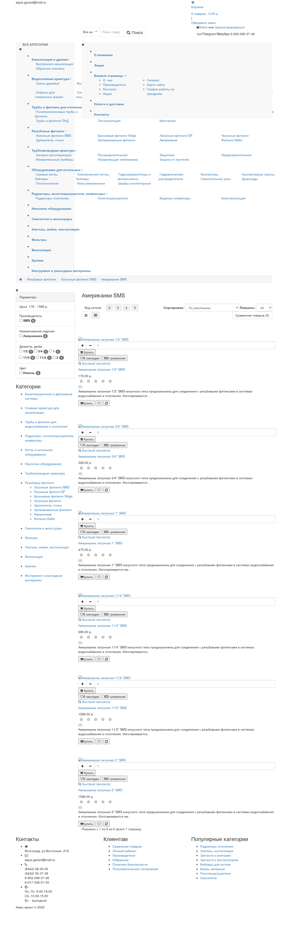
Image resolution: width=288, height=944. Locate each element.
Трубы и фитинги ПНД (52, 120)
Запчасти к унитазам (215, 855)
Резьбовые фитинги (39, 482)
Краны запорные (212, 868)
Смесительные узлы (216, 178)
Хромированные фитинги (116, 140)
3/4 (42, 351)
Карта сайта (156, 84)
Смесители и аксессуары (43, 528)
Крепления (168, 120)
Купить (88, 403)
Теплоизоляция (109, 120)
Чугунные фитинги (235, 135)
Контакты (110, 89)
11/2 (44, 357)
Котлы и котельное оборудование (39, 451)
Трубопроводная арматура (45, 473)
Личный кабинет (124, 850)
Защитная (167, 155)
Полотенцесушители (113, 198)
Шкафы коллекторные (134, 183)
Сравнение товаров (127, 846)
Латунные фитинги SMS (53, 135)
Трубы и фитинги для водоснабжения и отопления (46, 424)
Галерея (153, 80)
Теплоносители (47, 183)
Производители (114, 84)
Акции (107, 93)
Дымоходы (250, 178)
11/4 (28, 357)
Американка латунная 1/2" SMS (101, 369)
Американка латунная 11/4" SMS (102, 625)
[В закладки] (99, 403)
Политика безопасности (130, 864)
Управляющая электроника (118, 159)
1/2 (27, 351)
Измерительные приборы (54, 159)
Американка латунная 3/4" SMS (101, 456)
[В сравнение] (106, 403)
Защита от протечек (174, 159)
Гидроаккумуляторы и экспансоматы (134, 176)
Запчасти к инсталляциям (219, 859)
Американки (168, 140)
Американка (34, 335)
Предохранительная (236, 155)
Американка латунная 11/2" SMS (102, 707)
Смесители (208, 878)
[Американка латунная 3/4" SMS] (177, 426)
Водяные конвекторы (175, 198)
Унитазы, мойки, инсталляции (47, 547)
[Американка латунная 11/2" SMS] (177, 677)
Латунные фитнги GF (49, 491)
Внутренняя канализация (54, 64)
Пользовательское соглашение (135, 868)
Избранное (120, 859)
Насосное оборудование (43, 463)
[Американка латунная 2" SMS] (177, 760)
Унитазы (206, 850)
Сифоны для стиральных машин (49, 94)
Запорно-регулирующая (54, 155)
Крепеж (30, 566)
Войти (203, 27)
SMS (28, 320)
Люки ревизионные (91, 183)
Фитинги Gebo (231, 140)
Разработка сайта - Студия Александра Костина (236, 907)
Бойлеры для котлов (215, 864)
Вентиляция (34, 556)
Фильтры (31, 537)
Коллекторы (209, 174)
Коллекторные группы (258, 174)
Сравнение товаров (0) (252, 315)
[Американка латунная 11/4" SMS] (177, 595)
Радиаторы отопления (52, 198)
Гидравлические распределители (171, 176)
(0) (80, 386)
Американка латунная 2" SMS (100, 790)
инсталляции (223, 850)
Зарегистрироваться (230, 27)
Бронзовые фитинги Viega (117, 135)
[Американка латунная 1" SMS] (177, 513)
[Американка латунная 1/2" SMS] (177, 339)
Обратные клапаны (50, 68)
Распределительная (113, 155)
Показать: (248, 307)
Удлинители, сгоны (50, 140)
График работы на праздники (160, 91)
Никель (30, 372)
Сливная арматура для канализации (42, 410)
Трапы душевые (47, 83)
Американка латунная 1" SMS (100, 543)
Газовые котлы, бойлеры (46, 176)
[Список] (86, 315)
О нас (107, 80)
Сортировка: (174, 307)
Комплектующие (233, 198)
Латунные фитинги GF (176, 135)
